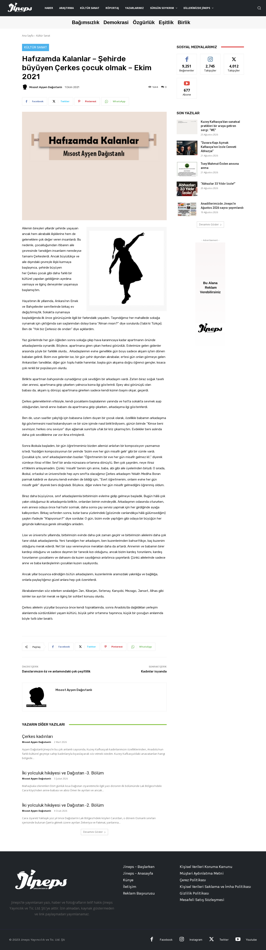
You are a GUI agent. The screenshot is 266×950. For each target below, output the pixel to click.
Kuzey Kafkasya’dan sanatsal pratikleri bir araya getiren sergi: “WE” (220, 126)
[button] (259, 8)
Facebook (166, 939)
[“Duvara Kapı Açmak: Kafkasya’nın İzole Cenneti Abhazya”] (187, 148)
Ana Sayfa (27, 35)
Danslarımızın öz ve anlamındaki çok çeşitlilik (56, 671)
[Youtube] (237, 939)
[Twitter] (211, 939)
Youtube (251, 939)
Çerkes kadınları (37, 736)
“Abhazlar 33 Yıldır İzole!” (218, 183)
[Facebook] (151, 939)
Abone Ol (187, 81)
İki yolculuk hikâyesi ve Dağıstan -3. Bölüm (63, 773)
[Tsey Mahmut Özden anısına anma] (187, 169)
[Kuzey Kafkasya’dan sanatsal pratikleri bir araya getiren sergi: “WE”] (187, 127)
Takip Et (210, 57)
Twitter (224, 939)
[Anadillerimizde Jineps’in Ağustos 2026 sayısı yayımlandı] (187, 209)
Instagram (196, 939)
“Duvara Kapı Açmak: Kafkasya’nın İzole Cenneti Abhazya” (218, 147)
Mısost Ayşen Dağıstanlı (45, 87)
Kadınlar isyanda (154, 671)
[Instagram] (181, 939)
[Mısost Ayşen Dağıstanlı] (25, 87)
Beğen (187, 57)
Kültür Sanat (43, 35)
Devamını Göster (93, 832)
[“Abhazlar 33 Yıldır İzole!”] (187, 189)
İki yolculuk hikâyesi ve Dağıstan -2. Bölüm (63, 805)
